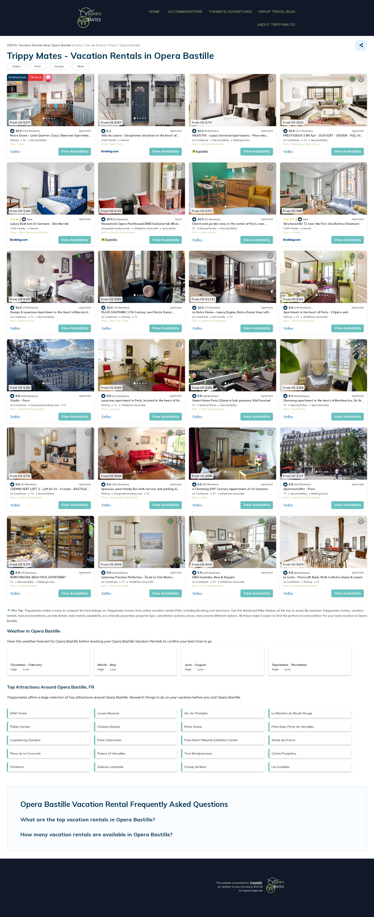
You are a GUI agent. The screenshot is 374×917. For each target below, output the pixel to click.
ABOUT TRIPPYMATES (276, 24)
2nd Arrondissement (212, 144)
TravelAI (256, 882)
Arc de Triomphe (196, 713)
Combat (296, 232)
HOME (154, 11)
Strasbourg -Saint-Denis (305, 144)
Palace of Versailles (111, 753)
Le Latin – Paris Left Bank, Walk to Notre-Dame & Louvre (323, 577)
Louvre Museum (108, 713)
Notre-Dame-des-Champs (33, 232)
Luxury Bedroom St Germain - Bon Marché (39, 223)
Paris (13, 144)
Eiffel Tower (18, 713)
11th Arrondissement (30, 497)
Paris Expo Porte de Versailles (293, 727)
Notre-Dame (193, 727)
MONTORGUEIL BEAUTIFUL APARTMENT (38, 577)
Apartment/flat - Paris (299, 489)
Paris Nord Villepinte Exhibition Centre (211, 740)
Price (37, 66)
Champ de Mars (195, 767)
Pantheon (17, 767)
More (80, 66)
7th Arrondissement (212, 585)
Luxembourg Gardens (25, 740)
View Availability (74, 151)
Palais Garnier (20, 727)
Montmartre (298, 409)
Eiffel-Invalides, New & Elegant (213, 577)
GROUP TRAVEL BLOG (276, 11)
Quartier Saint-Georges (122, 232)
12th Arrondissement (212, 409)
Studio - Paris (20, 400)
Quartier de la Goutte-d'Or (124, 497)
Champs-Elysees (108, 727)
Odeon (204, 497)
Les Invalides (281, 767)
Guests (59, 66)
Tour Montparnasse (198, 753)
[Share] (361, 45)
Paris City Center (119, 320)
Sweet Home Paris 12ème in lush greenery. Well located (231, 400)
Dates (17, 66)
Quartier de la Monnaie (213, 320)
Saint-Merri (116, 144)
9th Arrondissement (303, 320)
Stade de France (283, 740)
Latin (21, 144)
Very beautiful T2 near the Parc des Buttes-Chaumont (321, 223)
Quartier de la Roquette (31, 409)
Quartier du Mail (28, 585)
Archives (114, 409)
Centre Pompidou (284, 753)
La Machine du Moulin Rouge (292, 713)
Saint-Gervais (26, 320)
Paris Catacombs (109, 740)
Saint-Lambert (209, 232)
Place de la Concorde (25, 753)
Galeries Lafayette (110, 767)
